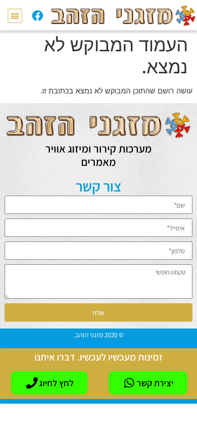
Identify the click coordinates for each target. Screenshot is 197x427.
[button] (15, 16)
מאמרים (98, 161)
